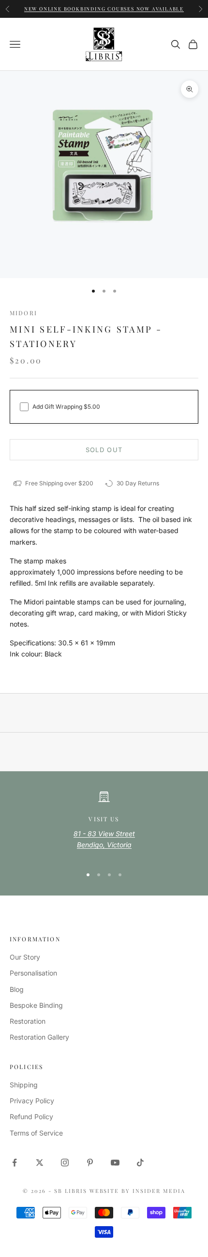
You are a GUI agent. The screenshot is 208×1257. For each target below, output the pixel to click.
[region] (104, 824)
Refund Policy (31, 1116)
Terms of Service (36, 1133)
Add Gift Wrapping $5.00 (66, 406)
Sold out (104, 450)
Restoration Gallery (39, 1037)
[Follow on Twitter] (40, 1162)
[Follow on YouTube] (115, 1162)
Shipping (24, 1085)
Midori (23, 313)
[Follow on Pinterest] (90, 1162)
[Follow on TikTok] (140, 1162)
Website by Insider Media (137, 1190)
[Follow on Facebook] (14, 1162)
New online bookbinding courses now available (104, 3)
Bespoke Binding (36, 1005)
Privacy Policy (32, 1101)
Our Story (25, 957)
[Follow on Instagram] (65, 1162)
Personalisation (33, 973)
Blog (17, 989)
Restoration (27, 1021)
